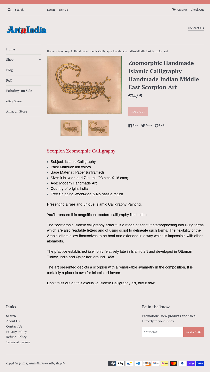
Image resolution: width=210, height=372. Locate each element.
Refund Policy (16, 336)
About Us (13, 321)
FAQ (9, 80)
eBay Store (14, 101)
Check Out (197, 9)
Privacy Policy (16, 331)
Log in (51, 9)
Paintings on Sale (19, 90)
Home (10, 49)
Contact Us (196, 28)
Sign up (63, 9)
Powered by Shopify (53, 363)
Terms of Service (18, 342)
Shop (23, 59)
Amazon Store (16, 111)
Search (11, 316)
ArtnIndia (34, 363)
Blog (9, 70)
